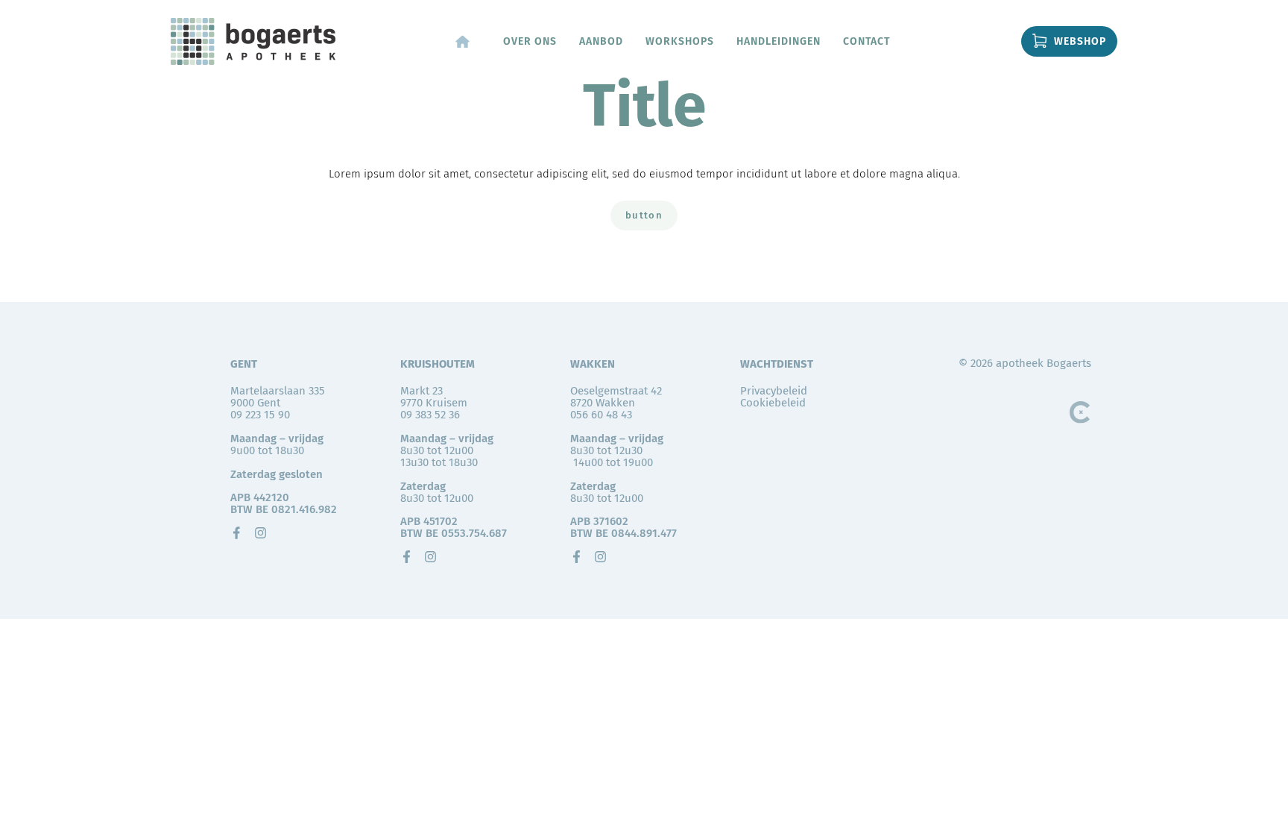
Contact (866, 41)
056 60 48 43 (601, 414)
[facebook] (236, 532)
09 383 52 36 (430, 414)
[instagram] (260, 532)
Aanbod (601, 41)
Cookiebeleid (773, 403)
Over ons (530, 41)
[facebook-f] (406, 556)
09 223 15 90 (260, 414)
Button (644, 215)
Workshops (679, 41)
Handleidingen (778, 41)
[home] (462, 41)
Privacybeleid (773, 391)
